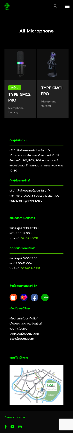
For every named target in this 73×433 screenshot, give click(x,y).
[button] (55, 6)
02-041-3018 (29, 238)
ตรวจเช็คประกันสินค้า (22, 339)
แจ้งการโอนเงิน (18, 329)
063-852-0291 (30, 268)
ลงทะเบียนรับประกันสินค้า (24, 334)
